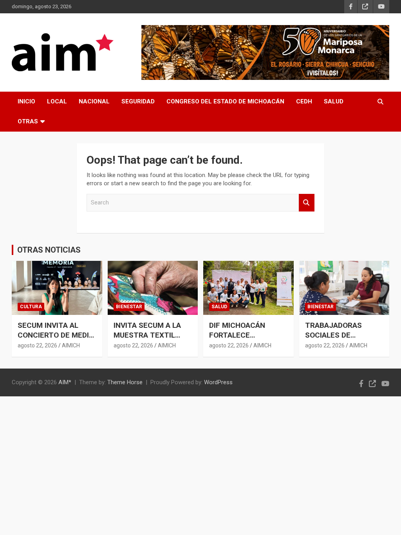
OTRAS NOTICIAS (49, 250)
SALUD (333, 101)
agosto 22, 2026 (37, 345)
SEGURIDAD (138, 101)
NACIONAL (94, 101)
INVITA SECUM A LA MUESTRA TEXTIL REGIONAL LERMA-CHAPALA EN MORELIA (152, 340)
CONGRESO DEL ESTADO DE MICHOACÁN (225, 101)
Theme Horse (125, 382)
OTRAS (28, 121)
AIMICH (71, 345)
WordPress (218, 382)
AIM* (64, 382)
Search (306, 202)
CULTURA (31, 306)
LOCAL (57, 101)
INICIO (26, 101)
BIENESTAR (129, 306)
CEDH (304, 101)
